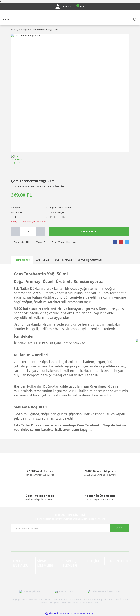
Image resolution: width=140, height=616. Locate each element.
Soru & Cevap (63, 260)
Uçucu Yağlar (64, 207)
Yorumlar (42, 260)
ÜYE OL (119, 528)
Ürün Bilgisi (22, 260)
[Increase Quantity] (40, 231)
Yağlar (53, 207)
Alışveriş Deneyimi (89, 260)
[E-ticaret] (70, 613)
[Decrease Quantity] (15, 231)
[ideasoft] (52, 613)
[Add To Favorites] (20, 242)
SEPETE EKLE (88, 231)
